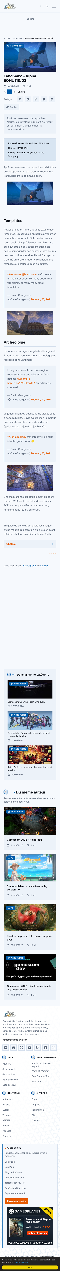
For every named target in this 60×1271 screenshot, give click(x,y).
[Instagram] (53, 1047)
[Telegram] (44, 99)
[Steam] (5, 1047)
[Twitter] (20, 99)
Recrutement (38, 1109)
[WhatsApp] (36, 99)
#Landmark (23, 378)
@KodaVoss (14, 274)
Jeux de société (10, 1079)
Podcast (6, 1131)
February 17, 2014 (41, 299)
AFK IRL (6, 1120)
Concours (7, 1136)
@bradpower (29, 274)
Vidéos (5, 1125)
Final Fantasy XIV (40, 1076)
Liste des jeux (9, 1084)
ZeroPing (9, 1167)
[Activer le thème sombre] (47, 6)
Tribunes (6, 1115)
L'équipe (36, 1104)
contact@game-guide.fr (14, 1039)
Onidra (21, 91)
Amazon (44, 565)
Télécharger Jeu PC (15, 1182)
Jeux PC (6, 1063)
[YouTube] (29, 1047)
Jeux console (9, 1069)
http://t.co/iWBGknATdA (21, 383)
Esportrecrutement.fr (15, 1193)
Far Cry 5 (36, 1081)
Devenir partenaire (16, 1201)
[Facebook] (28, 99)
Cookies (36, 1120)
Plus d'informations (21, 1262)
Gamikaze (10, 1161)
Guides (5, 1109)
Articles (6, 1104)
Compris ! (30, 1267)
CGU (34, 1115)
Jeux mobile (8, 1074)
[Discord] (13, 1047)
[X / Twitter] (21, 1047)
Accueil (7, 38)
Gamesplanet (29, 565)
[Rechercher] (40, 6)
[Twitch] (37, 1047)
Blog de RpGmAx (13, 1172)
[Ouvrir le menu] (54, 6)
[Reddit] (52, 99)
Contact (36, 1099)
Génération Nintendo (15, 1188)
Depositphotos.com (14, 1177)
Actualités (17, 38)
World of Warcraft (40, 1071)
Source (52, 553)
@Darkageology (16, 436)
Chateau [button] (11, 543)
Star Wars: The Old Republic (41, 1065)
